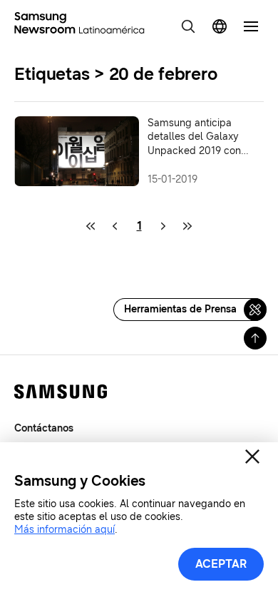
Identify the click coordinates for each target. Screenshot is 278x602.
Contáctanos (43, 428)
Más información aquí (64, 530)
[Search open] (188, 26)
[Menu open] (251, 26)
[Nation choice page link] (219, 26)
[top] (255, 338)
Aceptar (221, 564)
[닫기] (252, 456)
